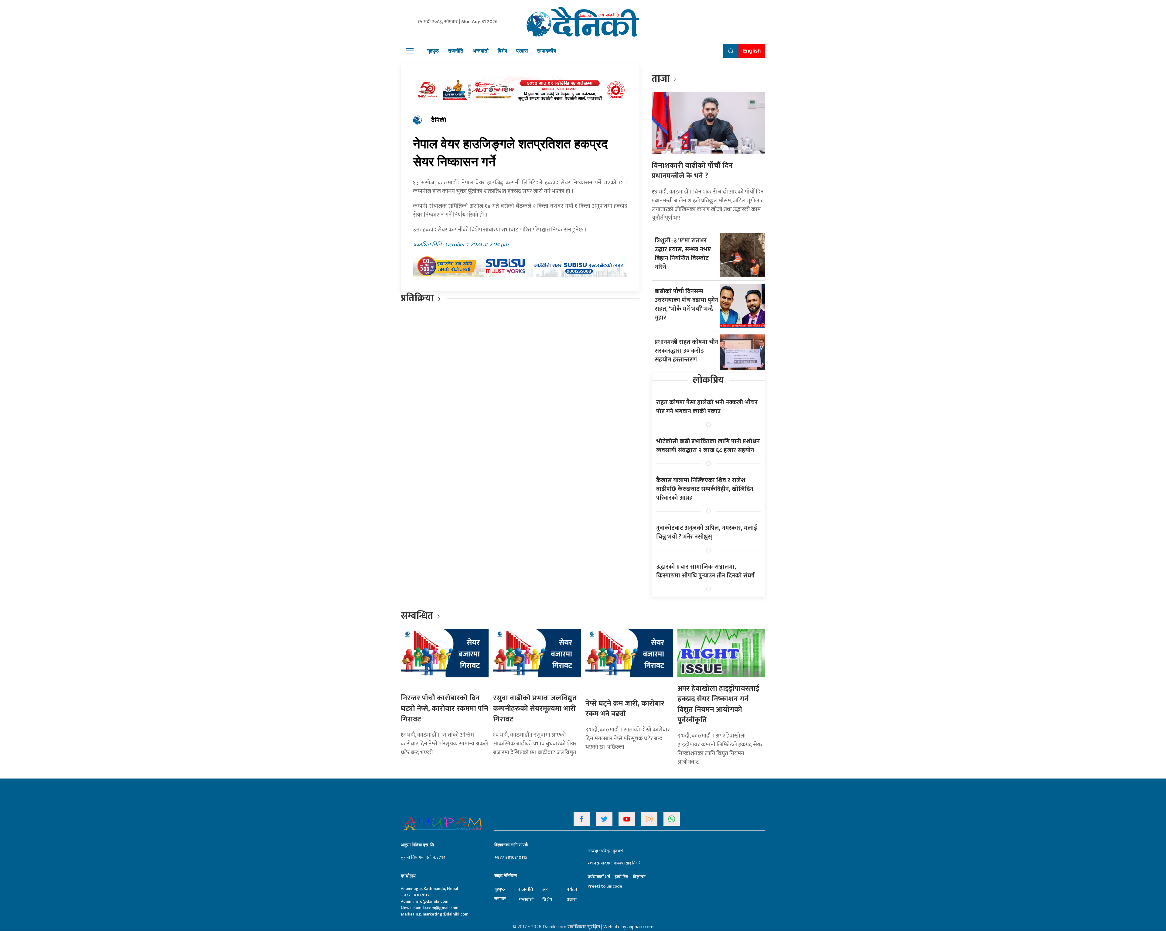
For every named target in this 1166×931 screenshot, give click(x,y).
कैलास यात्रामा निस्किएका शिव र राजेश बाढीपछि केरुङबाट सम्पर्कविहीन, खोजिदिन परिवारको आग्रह (704, 489)
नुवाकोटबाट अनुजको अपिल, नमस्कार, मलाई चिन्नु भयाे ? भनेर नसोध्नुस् (706, 532)
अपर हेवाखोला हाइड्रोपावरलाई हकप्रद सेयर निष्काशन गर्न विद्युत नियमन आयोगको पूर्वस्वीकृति (718, 704)
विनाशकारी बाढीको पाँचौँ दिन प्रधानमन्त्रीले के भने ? (692, 170)
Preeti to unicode (605, 886)
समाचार (500, 898)
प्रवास (522, 51)
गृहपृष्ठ (433, 51)
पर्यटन (572, 889)
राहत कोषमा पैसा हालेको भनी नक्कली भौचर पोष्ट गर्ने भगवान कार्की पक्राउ (707, 406)
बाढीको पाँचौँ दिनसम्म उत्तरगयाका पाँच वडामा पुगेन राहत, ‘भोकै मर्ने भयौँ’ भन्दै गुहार (686, 304)
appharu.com (640, 927)
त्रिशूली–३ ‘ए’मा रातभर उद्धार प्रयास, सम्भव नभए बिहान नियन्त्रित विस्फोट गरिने (683, 253)
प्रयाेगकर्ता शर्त (599, 876)
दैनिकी (438, 120)
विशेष (502, 51)
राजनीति (455, 51)
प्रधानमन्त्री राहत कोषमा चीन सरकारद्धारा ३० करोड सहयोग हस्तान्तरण (686, 351)
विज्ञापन (639, 876)
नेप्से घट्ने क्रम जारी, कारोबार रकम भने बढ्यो (624, 708)
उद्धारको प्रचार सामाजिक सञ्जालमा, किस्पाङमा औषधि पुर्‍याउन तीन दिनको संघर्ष (705, 571)
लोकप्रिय (708, 380)
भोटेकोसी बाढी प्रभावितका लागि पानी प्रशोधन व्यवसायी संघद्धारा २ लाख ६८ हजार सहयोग (708, 445)
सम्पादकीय (546, 51)
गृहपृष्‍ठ (499, 889)
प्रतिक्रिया (417, 298)
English (752, 51)
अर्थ (545, 889)
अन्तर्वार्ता (480, 51)
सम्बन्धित (418, 616)
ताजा (661, 79)
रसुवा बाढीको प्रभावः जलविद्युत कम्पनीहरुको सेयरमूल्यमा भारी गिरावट (535, 708)
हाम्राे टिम (621, 876)
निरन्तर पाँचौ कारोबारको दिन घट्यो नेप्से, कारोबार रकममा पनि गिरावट (444, 708)
